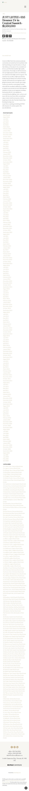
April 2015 (6, 296)
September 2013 (7, 333)
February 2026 (7, 128)
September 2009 (7, 427)
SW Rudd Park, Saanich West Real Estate (14, 691)
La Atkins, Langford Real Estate (11, 538)
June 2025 (6, 144)
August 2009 (6, 429)
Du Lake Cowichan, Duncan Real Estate (13, 517)
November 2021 (7, 228)
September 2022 (7, 209)
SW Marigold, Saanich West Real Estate (13, 685)
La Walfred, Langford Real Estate (11, 564)
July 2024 (5, 166)
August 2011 (6, 382)
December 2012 (7, 351)
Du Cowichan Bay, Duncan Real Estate (13, 505)
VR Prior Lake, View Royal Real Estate (13, 728)
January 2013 (6, 349)
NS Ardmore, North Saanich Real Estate (13, 581)
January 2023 (6, 201)
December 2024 (7, 156)
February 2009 (7, 441)
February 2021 (7, 246)
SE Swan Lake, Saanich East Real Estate (13, 648)
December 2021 (7, 226)
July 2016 (5, 267)
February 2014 (7, 324)
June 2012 (6, 363)
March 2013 (6, 345)
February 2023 (7, 199)
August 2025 (6, 140)
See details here (6, 55)
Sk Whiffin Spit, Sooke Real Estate (12, 671)
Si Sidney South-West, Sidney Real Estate (14, 657)
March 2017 (6, 251)
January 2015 (6, 302)
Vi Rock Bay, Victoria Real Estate (11, 720)
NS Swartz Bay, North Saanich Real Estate (14, 599)
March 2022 (6, 220)
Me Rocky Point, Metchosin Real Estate (13, 572)
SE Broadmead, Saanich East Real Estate (14, 618)
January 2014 (6, 326)
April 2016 (6, 273)
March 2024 (6, 173)
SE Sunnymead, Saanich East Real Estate (13, 646)
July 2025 (5, 142)
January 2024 (6, 177)
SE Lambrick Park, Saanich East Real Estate (14, 634)
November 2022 (7, 205)
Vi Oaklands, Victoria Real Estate (11, 718)
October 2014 (7, 308)
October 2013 (7, 332)
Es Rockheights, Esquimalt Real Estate (13, 529)
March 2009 (6, 439)
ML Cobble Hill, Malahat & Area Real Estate (14, 574)
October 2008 (7, 449)
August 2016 (6, 265)
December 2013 (7, 328)
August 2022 (6, 210)
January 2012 (6, 373)
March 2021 (6, 244)
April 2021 (6, 242)
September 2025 (7, 138)
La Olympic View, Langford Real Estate (13, 560)
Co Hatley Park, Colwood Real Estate (13, 466)
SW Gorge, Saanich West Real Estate (13, 681)
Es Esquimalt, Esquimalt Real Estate (12, 521)
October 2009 (7, 425)
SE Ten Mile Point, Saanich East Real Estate (14, 650)
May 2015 (6, 294)
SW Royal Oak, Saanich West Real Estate (14, 689)
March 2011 (6, 392)
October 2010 (7, 402)
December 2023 (7, 179)
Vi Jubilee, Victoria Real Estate (11, 714)
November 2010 (7, 400)
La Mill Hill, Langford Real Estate (11, 558)
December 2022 (7, 203)
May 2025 (6, 146)
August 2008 (6, 453)
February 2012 (7, 371)
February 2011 (7, 394)
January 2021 (6, 248)
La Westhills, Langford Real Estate (12, 566)
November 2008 (7, 447)
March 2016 (6, 275)
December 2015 (7, 281)
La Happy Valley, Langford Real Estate (13, 550)
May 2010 (6, 412)
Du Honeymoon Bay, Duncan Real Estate (14, 513)
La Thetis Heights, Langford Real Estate (13, 562)
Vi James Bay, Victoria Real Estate (12, 712)
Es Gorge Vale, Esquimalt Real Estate (12, 523)
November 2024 (7, 158)
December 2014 (7, 304)
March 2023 (6, 197)
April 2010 (6, 414)
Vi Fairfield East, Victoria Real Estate (12, 704)
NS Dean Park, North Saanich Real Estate (14, 587)
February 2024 (7, 175)
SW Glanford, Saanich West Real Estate (13, 679)
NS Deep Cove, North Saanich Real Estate (14, 589)
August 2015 (6, 289)
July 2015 (5, 291)
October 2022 (7, 207)
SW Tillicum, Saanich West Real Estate (13, 693)
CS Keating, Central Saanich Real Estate (13, 488)
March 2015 (6, 298)
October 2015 (7, 285)
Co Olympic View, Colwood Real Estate (13, 470)
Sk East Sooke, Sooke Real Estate (12, 663)
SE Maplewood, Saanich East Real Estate (14, 636)
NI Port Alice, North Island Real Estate (13, 579)
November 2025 (7, 134)
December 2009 (7, 421)
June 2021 (6, 238)
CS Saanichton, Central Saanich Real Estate (14, 492)
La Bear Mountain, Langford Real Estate (13, 540)
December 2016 (7, 257)
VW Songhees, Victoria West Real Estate (14, 734)
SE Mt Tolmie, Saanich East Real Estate (13, 640)
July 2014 (5, 314)
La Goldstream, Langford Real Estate (13, 548)
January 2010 (6, 419)
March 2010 (6, 416)
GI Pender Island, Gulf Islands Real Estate (14, 532)
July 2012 (5, 361)
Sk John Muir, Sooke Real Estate (11, 665)
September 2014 (7, 310)
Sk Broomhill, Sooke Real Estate (11, 661)
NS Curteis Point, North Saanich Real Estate (14, 585)
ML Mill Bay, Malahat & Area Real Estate (13, 575)
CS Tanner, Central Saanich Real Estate (13, 493)
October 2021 (7, 230)
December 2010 (7, 398)
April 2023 (6, 195)
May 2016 (6, 271)
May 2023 (6, 193)
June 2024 (6, 167)
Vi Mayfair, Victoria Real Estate (11, 716)
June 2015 (6, 292)
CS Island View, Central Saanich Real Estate (14, 486)
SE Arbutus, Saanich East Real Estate (12, 616)
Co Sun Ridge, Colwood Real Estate (12, 474)
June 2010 (6, 410)
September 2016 (7, 263)
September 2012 (7, 357)
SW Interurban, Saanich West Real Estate (14, 683)
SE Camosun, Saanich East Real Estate (13, 622)
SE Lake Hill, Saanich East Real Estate (13, 632)
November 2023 (7, 181)
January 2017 (6, 255)
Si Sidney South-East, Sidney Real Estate (13, 655)
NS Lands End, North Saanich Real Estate (14, 591)
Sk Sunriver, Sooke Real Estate (11, 669)
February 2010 (7, 417)
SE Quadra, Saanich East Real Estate (12, 642)
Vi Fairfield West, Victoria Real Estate (13, 706)
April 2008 (6, 460)
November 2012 (7, 353)
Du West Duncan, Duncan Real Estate (13, 519)
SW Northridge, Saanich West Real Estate (14, 687)
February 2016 (7, 277)
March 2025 (6, 150)
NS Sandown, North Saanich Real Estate (13, 597)
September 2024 (7, 162)
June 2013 (6, 339)
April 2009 (6, 437)
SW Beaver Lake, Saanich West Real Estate (14, 673)
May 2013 (6, 341)
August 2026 (6, 117)
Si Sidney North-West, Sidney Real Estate (14, 654)
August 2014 (6, 312)
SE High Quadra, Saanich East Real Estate (14, 630)
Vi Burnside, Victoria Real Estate (11, 699)
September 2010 (7, 404)
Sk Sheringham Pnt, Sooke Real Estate (13, 667)
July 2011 (5, 384)
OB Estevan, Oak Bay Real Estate (12, 601)
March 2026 (6, 126)
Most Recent (6, 115)
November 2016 (7, 259)
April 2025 (6, 148)
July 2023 (5, 189)
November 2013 (7, 330)
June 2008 (6, 456)
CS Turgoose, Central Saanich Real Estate (14, 495)
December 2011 (7, 374)
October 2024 (7, 160)
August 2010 (6, 406)
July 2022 (5, 212)
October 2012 (7, 355)
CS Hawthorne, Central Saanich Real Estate (14, 484)
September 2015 (7, 287)
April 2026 (6, 125)
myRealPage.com (17, 772)
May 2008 (6, 458)
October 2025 (7, 136)
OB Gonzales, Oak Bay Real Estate (12, 603)
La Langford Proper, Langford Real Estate (14, 554)
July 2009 (5, 431)
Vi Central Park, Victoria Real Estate (12, 700)
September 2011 (7, 380)
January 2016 (6, 279)
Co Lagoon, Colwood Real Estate (11, 468)
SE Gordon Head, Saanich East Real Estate (14, 628)
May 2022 (6, 216)
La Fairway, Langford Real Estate (11, 542)
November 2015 (7, 283)
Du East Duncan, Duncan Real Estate (13, 511)
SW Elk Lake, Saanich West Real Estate (13, 675)
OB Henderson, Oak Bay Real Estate (13, 605)
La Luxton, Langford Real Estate (11, 556)
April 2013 (6, 343)
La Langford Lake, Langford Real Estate (13, 552)
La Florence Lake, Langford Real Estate (13, 544)
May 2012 (6, 365)
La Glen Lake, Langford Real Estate (12, 546)
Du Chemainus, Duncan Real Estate (12, 503)
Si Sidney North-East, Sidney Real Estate (13, 652)
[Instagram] (14, 747)
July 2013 (5, 337)
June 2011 (6, 386)
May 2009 (6, 435)
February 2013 (7, 347)
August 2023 (6, 187)
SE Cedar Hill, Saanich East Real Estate (13, 624)
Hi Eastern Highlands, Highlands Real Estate (14, 536)
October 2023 (7, 183)
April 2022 (6, 218)
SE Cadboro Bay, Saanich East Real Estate (14, 620)
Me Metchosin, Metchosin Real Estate (13, 570)
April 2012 (6, 367)
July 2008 (5, 455)
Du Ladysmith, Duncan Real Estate (12, 515)
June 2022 (6, 214)
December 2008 (7, 445)
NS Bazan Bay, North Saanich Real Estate (14, 583)
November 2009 (7, 423)
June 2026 (6, 121)
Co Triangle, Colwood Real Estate (11, 476)
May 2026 (6, 123)
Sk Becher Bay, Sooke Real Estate (12, 659)
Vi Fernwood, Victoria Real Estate (12, 708)
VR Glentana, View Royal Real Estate (12, 724)
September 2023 (7, 185)
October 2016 (7, 261)
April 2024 (6, 171)
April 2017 (6, 249)
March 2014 (6, 322)
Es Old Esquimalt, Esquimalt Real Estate (13, 527)
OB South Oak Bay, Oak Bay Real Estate (13, 609)
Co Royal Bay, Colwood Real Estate (12, 472)
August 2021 (6, 234)
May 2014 (6, 318)
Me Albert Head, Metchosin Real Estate (13, 568)
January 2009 (6, 443)
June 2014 (6, 316)
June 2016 (6, 269)
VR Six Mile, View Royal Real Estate (12, 730)
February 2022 (7, 222)
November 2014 (7, 306)
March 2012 (6, 369)
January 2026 (6, 130)
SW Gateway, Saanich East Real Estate (13, 677)
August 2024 (6, 164)
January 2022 (6, 224)
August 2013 (6, 335)
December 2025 (7, 132)
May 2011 (6, 388)
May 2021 (6, 240)
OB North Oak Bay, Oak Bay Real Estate (14, 607)
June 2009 (6, 433)
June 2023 (6, 191)
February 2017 (7, 253)
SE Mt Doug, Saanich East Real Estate (13, 638)
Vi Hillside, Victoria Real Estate (11, 710)
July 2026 (5, 119)
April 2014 (6, 320)
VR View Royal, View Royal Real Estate (13, 732)
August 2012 (6, 359)
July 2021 (5, 236)
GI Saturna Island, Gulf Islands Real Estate (14, 534)
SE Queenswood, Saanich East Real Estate (14, 644)
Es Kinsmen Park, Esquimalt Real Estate (13, 525)
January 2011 (6, 396)
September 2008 (7, 451)
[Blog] (17, 747)
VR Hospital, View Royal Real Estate (12, 726)
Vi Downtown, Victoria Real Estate (12, 702)
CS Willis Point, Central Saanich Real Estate (16, 33)
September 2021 (7, 232)
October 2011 (7, 378)
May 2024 (6, 169)
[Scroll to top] (26, 788)
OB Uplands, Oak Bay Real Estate (12, 611)
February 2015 (7, 300)
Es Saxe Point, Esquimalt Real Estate (12, 531)
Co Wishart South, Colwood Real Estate (13, 478)
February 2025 (7, 152)
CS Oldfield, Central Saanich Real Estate (13, 490)
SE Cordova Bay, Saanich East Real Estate (14, 626)
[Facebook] (12, 747)
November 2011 (7, 376)
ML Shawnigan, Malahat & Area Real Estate (14, 577)
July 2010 (5, 408)
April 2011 (6, 390)
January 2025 (6, 154)
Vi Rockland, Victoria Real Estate (11, 722)
